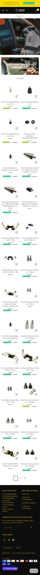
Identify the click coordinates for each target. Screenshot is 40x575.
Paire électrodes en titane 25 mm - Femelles (30, 337)
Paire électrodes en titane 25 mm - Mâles (30, 271)
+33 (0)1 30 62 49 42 (11, 496)
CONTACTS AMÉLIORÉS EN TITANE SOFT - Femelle (10, 465)
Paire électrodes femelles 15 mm (30, 103)
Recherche (25, 494)
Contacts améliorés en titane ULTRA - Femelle (10, 369)
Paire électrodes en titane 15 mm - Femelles (10, 433)
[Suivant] (24, 478)
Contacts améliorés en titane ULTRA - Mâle (10, 239)
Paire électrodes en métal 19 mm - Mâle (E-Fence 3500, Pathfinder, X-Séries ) (30, 170)
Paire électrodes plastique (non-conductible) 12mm (10, 337)
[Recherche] (7, 10)
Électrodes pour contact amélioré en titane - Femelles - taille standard (10, 304)
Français (18, 547)
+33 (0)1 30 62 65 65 (10, 494)
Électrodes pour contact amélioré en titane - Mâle (10, 271)
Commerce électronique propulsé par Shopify (23, 553)
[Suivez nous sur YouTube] (13, 540)
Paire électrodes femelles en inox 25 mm (10, 103)
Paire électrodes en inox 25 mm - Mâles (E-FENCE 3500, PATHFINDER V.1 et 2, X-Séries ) (10, 205)
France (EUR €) (8, 547)
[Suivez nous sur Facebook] (4, 540)
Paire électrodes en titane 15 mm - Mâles (30, 303)
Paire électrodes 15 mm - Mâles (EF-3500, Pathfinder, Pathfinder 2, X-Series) (29, 204)
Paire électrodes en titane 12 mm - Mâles (30, 433)
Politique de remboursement (27, 498)
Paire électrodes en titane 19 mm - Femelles (30, 401)
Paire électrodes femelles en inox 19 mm (10, 135)
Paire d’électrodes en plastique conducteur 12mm (10, 169)
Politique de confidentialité (26, 507)
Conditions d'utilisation (29, 503)
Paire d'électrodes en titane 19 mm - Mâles (10, 401)
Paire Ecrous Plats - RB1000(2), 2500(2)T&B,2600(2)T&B (29, 136)
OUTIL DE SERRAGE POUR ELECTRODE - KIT (30, 239)
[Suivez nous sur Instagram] (9, 540)
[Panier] (37, 10)
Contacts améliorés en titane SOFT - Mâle (30, 369)
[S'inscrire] (31, 527)
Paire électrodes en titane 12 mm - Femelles (30, 465)
